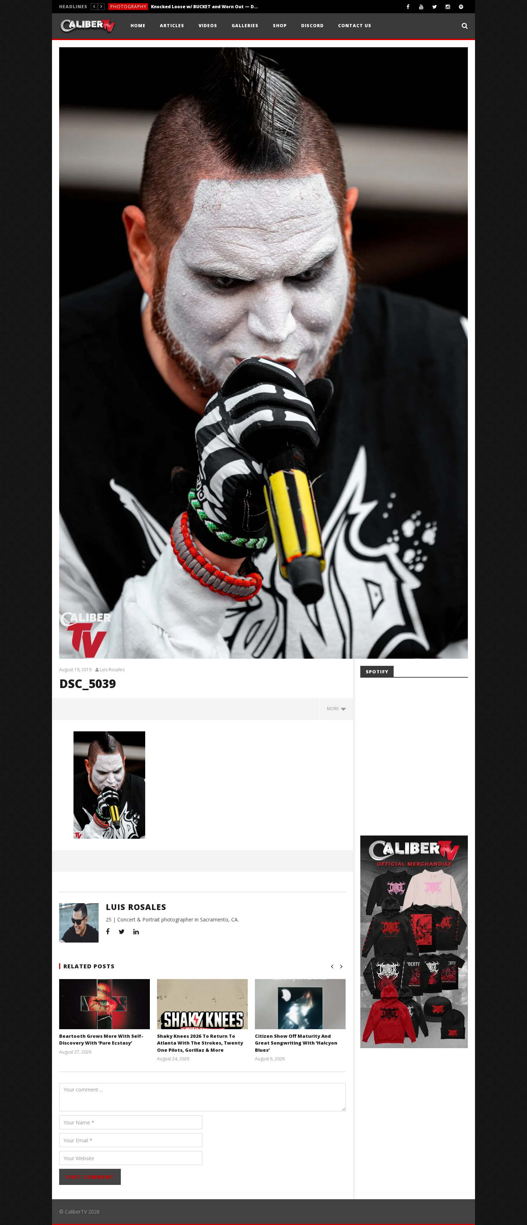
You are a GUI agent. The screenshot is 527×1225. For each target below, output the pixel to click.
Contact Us (354, 26)
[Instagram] (448, 6)
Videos (208, 26)
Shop (280, 26)
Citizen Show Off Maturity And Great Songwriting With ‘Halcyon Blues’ (296, 1043)
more (334, 709)
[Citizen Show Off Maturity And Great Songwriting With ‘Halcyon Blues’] (300, 1013)
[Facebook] (408, 6)
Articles (172, 26)
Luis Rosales (112, 670)
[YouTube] (421, 6)
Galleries (245, 26)
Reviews (119, 7)
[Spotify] (461, 6)
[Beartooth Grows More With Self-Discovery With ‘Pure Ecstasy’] (104, 1013)
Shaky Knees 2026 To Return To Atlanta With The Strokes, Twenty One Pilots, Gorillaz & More (200, 1043)
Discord (312, 26)
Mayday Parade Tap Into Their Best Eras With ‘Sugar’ (187, 7)
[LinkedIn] (136, 931)
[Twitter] (434, 6)
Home (138, 26)
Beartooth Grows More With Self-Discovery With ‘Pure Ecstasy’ (101, 1039)
